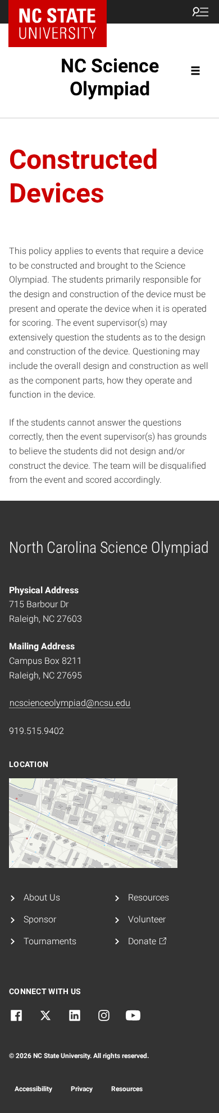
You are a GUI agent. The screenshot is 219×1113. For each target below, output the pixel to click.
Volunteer (147, 919)
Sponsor (40, 919)
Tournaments (50, 941)
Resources (148, 897)
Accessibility (33, 1089)
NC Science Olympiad (110, 77)
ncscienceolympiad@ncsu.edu (70, 703)
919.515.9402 (36, 731)
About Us (42, 897)
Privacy (82, 1089)
